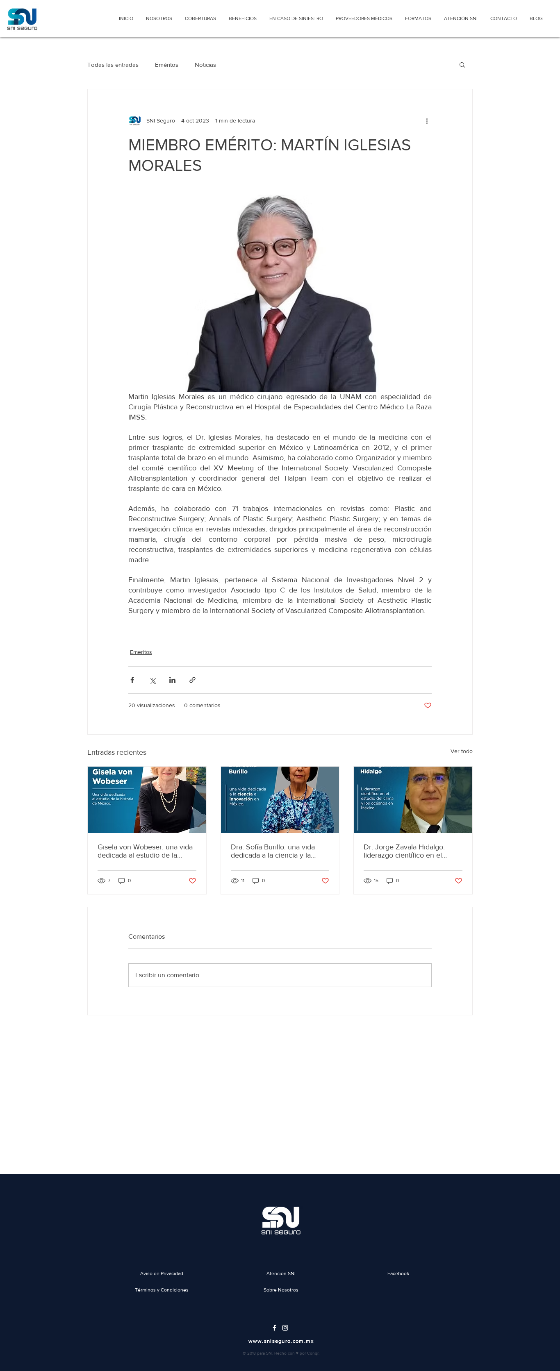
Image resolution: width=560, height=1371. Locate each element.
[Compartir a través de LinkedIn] (172, 680)
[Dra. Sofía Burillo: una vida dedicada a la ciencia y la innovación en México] (280, 800)
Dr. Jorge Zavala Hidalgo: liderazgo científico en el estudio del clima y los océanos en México (404, 851)
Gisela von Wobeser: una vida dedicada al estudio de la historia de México (145, 851)
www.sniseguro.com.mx (281, 1341)
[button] (462, 64)
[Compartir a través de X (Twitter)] (152, 680)
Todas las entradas (113, 64)
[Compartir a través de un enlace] (192, 680)
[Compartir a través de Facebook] (132, 680)
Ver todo (462, 751)
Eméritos (166, 64)
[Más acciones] (427, 120)
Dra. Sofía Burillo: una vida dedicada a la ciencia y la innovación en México (273, 851)
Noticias (205, 64)
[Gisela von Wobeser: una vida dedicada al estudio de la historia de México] (147, 800)
